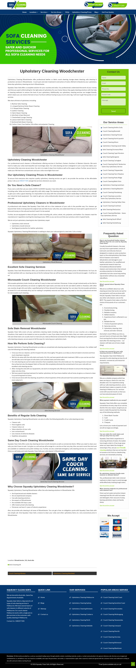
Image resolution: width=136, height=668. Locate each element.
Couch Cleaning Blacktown (112, 648)
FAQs (67, 12)
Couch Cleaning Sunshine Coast (114, 603)
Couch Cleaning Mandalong (112, 192)
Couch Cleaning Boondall (111, 131)
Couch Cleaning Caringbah (112, 160)
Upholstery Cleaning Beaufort (113, 189)
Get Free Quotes (108, 12)
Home (24, 12)
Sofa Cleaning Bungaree (111, 157)
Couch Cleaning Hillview (17, 573)
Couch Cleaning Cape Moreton (113, 153)
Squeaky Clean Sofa (42, 664)
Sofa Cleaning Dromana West (113, 149)
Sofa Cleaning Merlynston (111, 209)
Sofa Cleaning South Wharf (112, 219)
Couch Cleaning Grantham (112, 206)
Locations (33, 12)
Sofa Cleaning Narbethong (112, 223)
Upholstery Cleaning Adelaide (82, 626)
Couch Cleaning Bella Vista (112, 181)
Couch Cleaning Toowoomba (113, 620)
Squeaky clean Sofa (13, 601)
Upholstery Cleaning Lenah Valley (114, 146)
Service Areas (56, 12)
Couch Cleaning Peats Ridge (112, 178)
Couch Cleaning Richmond (112, 642)
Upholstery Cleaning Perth (81, 620)
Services (44, 12)
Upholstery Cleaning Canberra (82, 614)
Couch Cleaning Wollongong (113, 614)
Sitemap (43, 609)
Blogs (42, 603)
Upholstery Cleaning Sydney (81, 603)
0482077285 (23, 181)
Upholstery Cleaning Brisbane (82, 609)
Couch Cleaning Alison (110, 142)
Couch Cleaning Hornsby (111, 637)
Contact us (44, 614)
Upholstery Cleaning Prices (81, 12)
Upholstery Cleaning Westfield (64, 573)
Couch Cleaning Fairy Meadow (113, 174)
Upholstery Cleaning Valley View (114, 202)
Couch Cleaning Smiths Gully (113, 127)
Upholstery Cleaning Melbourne (83, 597)
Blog (96, 12)
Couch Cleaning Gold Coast (112, 597)
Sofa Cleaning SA (15, 565)
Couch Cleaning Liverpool (112, 626)
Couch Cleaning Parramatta (112, 609)
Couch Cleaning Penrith (111, 631)
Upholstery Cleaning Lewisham (113, 185)
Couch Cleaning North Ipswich (113, 138)
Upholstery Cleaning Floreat (112, 135)
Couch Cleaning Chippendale (113, 170)
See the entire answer (107, 281)
